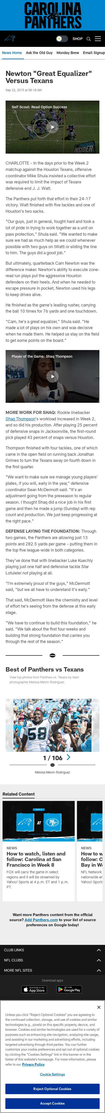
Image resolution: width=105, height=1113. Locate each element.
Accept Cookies (52, 1103)
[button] (52, 127)
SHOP (78, 38)
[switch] (62, 38)
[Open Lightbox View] (53, 736)
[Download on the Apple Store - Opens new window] (34, 990)
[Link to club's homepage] (10, 37)
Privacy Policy (33, 1064)
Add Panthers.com (41, 920)
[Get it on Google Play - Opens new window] (69, 992)
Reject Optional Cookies (52, 1089)
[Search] (89, 38)
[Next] (68, 757)
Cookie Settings (52, 1074)
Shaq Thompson (20, 418)
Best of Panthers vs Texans (45, 669)
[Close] (98, 1007)
